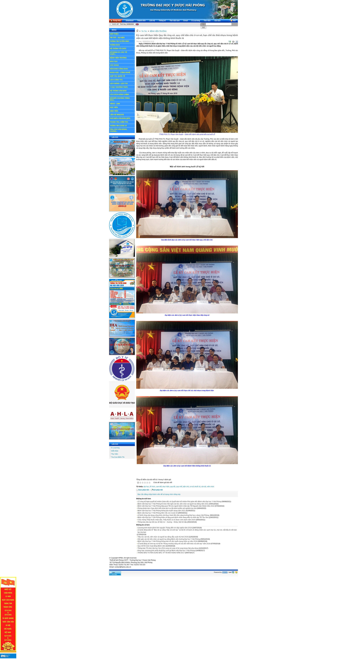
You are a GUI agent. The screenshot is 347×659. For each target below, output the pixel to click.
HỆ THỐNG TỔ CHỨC (118, 49)
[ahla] (122, 421)
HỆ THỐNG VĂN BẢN (118, 91)
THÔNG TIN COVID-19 (118, 126)
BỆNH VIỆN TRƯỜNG (118, 58)
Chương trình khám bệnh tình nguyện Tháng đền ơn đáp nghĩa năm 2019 (165, 528)
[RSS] (233, 21)
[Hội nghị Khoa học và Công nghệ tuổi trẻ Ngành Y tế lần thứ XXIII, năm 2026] (122, 193)
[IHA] (122, 336)
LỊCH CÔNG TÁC (116, 80)
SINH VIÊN (114, 111)
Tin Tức (144, 31)
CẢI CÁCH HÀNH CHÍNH (119, 94)
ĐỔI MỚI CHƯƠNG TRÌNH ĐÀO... (120, 99)
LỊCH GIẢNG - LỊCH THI (119, 83)
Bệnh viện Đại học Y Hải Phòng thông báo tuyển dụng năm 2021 (161, 511)
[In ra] (233, 41)
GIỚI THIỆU (114, 34)
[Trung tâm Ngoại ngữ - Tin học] (122, 237)
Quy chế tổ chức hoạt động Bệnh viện (151, 546)
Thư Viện (114, 454)
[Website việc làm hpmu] (122, 175)
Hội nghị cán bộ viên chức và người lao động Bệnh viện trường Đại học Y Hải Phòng (169, 539)
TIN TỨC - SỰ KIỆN (117, 38)
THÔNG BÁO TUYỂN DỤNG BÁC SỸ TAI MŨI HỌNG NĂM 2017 (161, 553)
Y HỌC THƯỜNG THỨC (119, 87)
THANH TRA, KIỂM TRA (119, 122)
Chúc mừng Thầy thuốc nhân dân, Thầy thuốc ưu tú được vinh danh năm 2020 (166, 520)
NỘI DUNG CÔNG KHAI (119, 69)
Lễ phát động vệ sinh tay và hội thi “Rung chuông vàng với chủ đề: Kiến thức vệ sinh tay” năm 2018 (174, 544)
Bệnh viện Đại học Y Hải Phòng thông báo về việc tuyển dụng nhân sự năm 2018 (167, 541)
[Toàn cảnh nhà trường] (122, 156)
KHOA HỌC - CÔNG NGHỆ (120, 72)
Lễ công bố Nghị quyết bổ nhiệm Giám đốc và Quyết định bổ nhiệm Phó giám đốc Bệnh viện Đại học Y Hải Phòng (179, 501)
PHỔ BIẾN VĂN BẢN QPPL (120, 118)
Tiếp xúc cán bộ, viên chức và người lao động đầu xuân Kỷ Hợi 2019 (163, 537)
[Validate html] (233, 572)
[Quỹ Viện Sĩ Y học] (122, 354)
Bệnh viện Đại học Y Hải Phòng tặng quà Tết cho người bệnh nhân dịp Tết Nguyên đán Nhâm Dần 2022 (176, 506)
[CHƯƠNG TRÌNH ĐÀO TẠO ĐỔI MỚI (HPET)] (122, 439)
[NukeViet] (225, 572)
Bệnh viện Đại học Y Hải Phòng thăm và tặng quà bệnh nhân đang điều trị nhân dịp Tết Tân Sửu (173, 517)
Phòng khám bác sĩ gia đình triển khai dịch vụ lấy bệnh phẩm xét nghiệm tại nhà (167, 508)
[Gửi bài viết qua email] (230, 41)
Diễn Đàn (114, 451)
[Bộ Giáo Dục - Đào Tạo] (122, 406)
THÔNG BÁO (115, 45)
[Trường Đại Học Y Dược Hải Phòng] (173, 9)
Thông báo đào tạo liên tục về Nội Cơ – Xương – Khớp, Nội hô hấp (162, 522)
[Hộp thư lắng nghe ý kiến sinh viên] (122, 256)
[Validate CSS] (236, 572)
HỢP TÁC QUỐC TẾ (117, 76)
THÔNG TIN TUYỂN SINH (119, 41)
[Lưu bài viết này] (237, 41)
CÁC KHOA (114, 65)
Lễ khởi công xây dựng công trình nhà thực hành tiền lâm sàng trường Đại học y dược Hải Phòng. (173, 515)
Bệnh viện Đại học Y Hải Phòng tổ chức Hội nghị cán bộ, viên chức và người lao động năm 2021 (173, 504)
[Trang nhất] (137, 31)
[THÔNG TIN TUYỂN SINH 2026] (122, 318)
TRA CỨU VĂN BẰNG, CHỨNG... (118, 130)
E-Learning (115, 448)
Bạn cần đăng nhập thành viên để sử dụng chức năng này (159, 494)
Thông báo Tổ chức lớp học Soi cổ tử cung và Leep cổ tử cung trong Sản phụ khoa (168, 548)
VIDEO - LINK (115, 104)
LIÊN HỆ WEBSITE (117, 115)
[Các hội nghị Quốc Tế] (122, 277)
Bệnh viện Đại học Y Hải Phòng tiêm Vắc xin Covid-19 (157, 513)
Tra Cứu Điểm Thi (117, 457)
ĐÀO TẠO (113, 61)
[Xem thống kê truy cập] (115, 575)
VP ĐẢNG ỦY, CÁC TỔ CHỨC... (118, 53)
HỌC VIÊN (114, 107)
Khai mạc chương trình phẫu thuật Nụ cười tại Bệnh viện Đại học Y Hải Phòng (166, 550)
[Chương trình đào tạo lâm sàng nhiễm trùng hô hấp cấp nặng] (122, 211)
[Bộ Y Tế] (122, 381)
